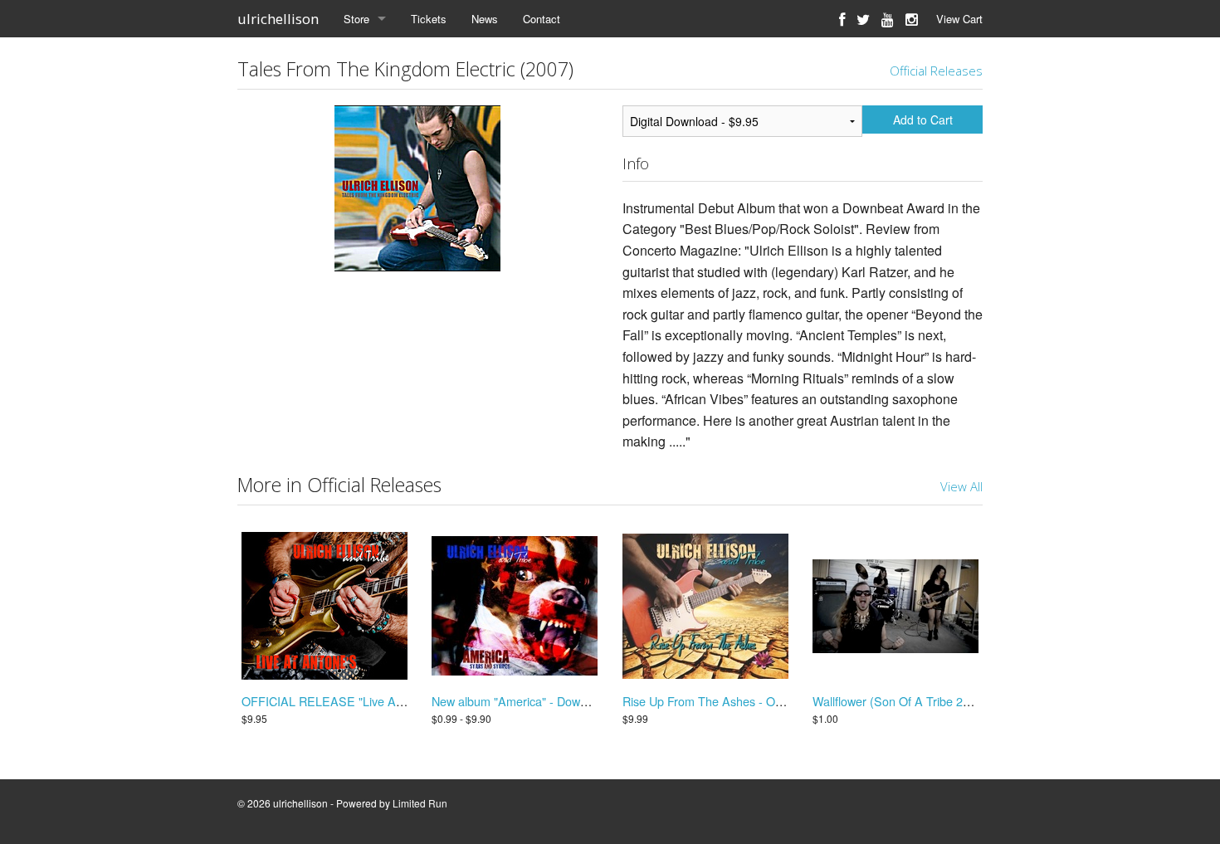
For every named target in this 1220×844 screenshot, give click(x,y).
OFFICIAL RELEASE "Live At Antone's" (347, 701)
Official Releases (936, 70)
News (484, 19)
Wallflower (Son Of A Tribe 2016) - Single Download (949, 701)
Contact (541, 19)
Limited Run (420, 803)
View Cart (959, 19)
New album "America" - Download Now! (535, 701)
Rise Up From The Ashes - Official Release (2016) (754, 701)
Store (356, 19)
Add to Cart (923, 119)
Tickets (429, 19)
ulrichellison (278, 18)
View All (961, 486)
